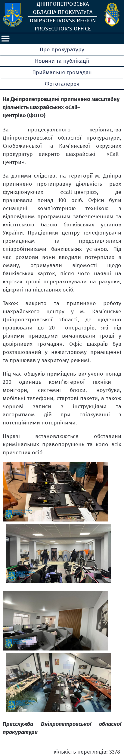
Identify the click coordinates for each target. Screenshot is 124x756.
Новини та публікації (62, 61)
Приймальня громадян (62, 72)
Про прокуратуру (62, 49)
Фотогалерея (62, 83)
